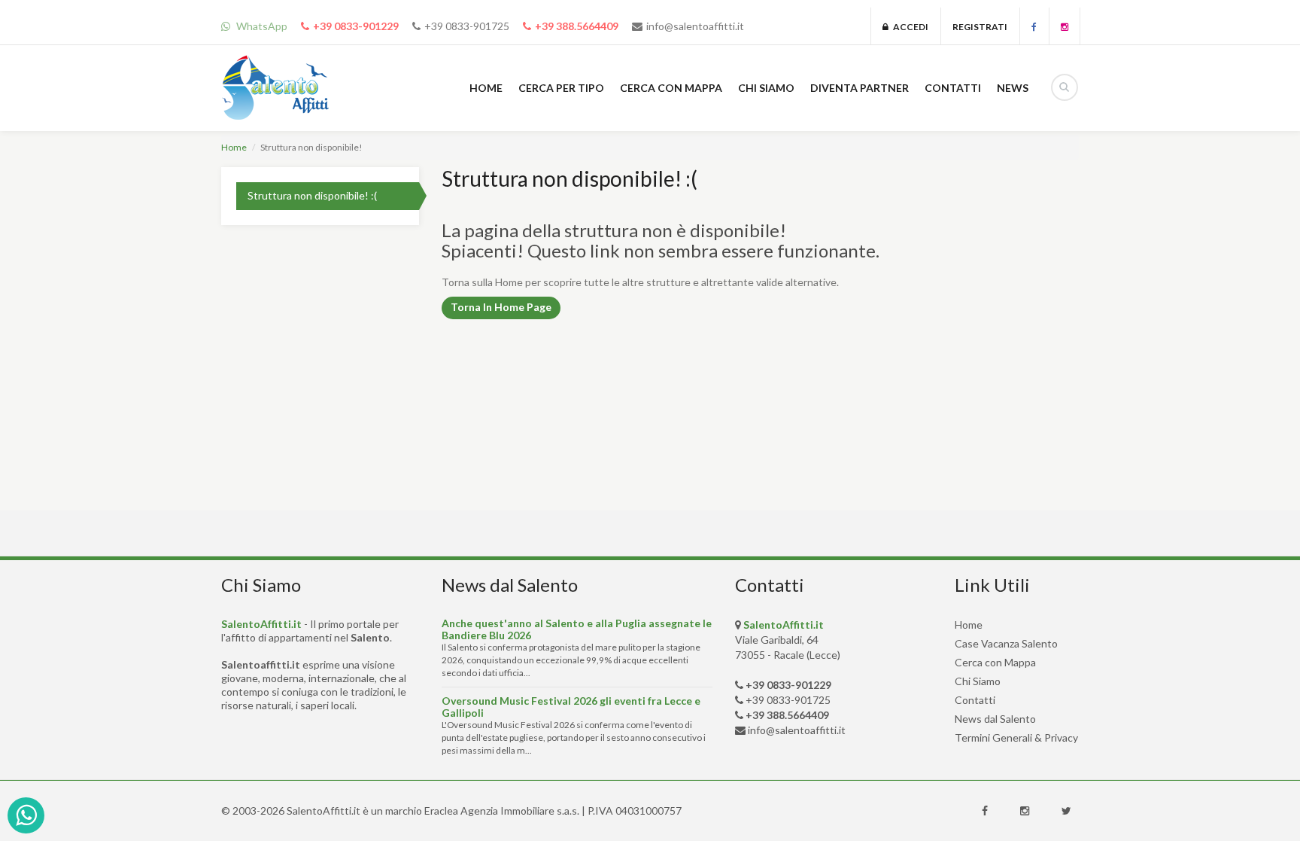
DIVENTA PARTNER (859, 87)
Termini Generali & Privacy (1016, 737)
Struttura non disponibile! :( (312, 195)
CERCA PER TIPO (561, 87)
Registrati (979, 26)
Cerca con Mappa (995, 662)
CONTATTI (953, 87)
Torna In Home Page (501, 306)
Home (234, 147)
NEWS (1012, 87)
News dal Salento (995, 718)
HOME (486, 87)
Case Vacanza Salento (1006, 643)
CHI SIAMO (766, 87)
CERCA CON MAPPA (671, 87)
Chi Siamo (978, 681)
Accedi (908, 26)
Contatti (975, 699)
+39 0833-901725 (466, 26)
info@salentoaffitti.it (695, 26)
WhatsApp (260, 26)
